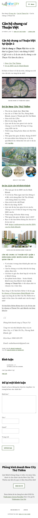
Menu (32, 4)
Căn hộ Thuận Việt (16, 348)
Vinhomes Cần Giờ (19, 499)
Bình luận (5, 394)
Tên (3, 417)
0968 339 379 (19, 486)
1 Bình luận (31, 31)
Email (4, 427)
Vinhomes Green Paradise (13, 497)
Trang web (5, 437)
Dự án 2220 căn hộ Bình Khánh (17, 66)
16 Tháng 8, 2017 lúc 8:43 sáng (15, 366)
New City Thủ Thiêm (13, 63)
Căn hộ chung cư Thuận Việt (15, 350)
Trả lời (4, 374)
